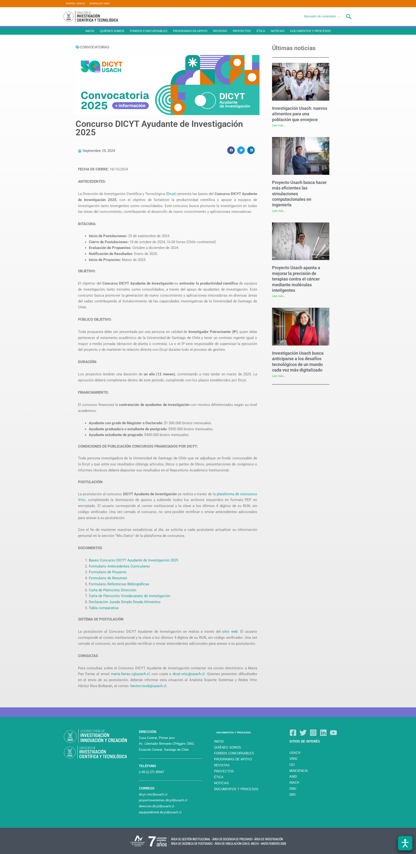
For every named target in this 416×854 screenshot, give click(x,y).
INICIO (89, 31)
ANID (293, 776)
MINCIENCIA (298, 771)
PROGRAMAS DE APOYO (190, 31)
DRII (292, 794)
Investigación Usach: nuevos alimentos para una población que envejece (299, 114)
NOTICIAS (277, 31)
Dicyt (171, 194)
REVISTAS (220, 31)
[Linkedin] (323, 732)
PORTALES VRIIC (100, 3)
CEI (292, 765)
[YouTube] (333, 732)
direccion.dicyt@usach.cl (156, 806)
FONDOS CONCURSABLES (148, 31)
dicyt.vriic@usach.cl (153, 794)
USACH (294, 753)
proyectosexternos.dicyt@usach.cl (163, 800)
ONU (292, 788)
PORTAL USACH (75, 3)
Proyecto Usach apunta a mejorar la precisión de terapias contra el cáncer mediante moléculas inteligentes (296, 279)
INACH (294, 782)
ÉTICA (261, 31)
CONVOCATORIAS (94, 47)
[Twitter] (303, 732)
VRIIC (293, 759)
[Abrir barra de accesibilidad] (405, 843)
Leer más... (279, 125)
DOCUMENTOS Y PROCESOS (310, 31)
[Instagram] (313, 732)
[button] (348, 16)
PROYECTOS (242, 31)
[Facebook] (293, 732)
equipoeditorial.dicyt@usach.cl (160, 812)
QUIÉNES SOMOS (112, 31)
